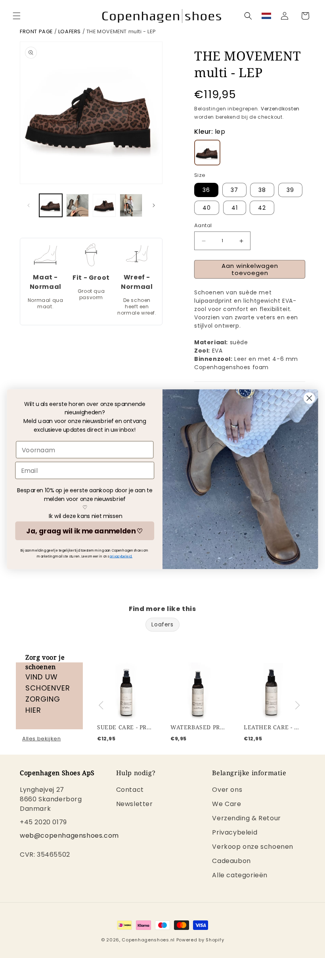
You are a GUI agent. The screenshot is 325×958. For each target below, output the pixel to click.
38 (262, 190)
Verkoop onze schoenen (252, 846)
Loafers (69, 31)
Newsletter (134, 803)
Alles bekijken (41, 739)
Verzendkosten (280, 108)
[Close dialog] (309, 398)
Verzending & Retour (246, 818)
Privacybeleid (234, 832)
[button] (16, 16)
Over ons (227, 790)
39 (290, 190)
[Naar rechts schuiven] (153, 205)
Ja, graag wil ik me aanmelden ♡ (84, 530)
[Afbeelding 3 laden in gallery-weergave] (104, 205)
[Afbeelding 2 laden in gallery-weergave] (77, 205)
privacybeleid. (121, 556)
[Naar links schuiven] (28, 205)
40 (207, 208)
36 (206, 190)
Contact (130, 790)
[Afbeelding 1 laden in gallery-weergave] (50, 205)
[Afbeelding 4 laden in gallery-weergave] (131, 205)
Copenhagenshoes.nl (148, 940)
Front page (36, 31)
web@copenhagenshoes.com (69, 835)
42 (262, 208)
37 (234, 190)
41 (234, 208)
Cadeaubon (231, 860)
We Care (226, 803)
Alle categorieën (240, 875)
